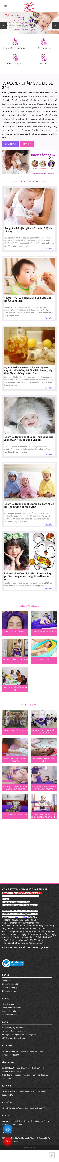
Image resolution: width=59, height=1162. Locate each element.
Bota (34, 1147)
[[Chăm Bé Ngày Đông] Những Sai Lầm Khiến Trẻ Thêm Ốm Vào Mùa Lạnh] (29, 482)
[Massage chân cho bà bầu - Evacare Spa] (44, 719)
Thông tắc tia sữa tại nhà (11, 1008)
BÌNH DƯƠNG (8, 1062)
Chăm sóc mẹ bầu (9, 1011)
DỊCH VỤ (5, 998)
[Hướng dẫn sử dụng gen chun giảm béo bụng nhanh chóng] (44, 803)
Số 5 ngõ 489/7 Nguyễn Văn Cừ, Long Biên (19, 1035)
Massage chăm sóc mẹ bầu (44, 631)
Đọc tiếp (48, 248)
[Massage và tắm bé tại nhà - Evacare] (15, 747)
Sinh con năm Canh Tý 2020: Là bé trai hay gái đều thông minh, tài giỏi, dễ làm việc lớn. (27, 576)
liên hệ (27, 144)
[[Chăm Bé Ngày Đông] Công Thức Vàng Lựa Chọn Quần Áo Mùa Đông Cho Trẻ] (29, 415)
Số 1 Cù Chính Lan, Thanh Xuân (14, 1031)
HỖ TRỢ (5, 975)
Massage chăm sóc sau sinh (15, 659)
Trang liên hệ (7, 981)
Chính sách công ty (9, 988)
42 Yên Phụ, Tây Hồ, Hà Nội (13, 1028)
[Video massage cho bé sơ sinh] (44, 747)
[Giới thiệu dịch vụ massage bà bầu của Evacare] (44, 775)
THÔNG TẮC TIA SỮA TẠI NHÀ (15, 48)
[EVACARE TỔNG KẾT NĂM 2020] (15, 719)
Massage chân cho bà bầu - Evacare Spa (44, 731)
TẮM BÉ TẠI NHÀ (44, 64)
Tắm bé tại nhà (8, 1004)
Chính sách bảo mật (10, 984)
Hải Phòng (7, 1102)
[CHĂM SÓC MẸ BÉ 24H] (29, 6)
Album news (29, 605)
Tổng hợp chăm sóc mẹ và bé (15, 688)
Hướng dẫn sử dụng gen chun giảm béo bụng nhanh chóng (44, 815)
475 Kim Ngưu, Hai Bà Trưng (13, 1038)
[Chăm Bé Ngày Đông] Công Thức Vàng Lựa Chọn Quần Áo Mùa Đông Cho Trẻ (28, 438)
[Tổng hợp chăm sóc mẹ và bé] (15, 676)
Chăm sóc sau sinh (9, 1015)
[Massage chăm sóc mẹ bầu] (44, 620)
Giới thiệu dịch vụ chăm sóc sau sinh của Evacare (15, 787)
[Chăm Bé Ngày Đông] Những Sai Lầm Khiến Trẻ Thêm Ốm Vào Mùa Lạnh (29, 505)
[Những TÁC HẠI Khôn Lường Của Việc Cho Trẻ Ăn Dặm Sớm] (29, 276)
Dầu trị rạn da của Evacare (15, 814)
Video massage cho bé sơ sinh (44, 759)
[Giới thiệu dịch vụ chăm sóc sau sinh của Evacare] (15, 775)
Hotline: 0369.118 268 (10, 1055)
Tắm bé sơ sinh (44, 659)
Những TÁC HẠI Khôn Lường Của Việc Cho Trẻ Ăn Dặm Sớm (27, 299)
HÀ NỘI (5, 1022)
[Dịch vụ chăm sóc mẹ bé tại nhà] (29, 162)
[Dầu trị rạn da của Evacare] (15, 803)
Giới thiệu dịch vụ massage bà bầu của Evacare (44, 787)
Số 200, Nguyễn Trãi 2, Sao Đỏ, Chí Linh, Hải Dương (22, 1051)
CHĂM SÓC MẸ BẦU (15, 64)
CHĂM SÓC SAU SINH (44, 48)
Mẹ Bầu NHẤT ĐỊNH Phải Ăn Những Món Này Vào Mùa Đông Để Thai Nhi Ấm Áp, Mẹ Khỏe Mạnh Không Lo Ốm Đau (28, 370)
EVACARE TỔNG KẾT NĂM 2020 (15, 730)
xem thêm (10, 144)
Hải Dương (7, 1045)
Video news (29, 704)
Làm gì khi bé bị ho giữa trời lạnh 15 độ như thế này (29, 230)
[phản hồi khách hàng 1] (15, 620)
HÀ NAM (5, 1115)
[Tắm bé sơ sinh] (44, 648)
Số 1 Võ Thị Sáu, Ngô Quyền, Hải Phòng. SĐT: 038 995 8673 (26, 1108)
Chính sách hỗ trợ (9, 991)
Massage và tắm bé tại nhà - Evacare (15, 759)
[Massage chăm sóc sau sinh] (15, 648)
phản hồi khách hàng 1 (15, 631)
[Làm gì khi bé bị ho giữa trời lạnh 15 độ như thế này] (29, 207)
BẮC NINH (6, 1086)
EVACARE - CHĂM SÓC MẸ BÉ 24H (27, 85)
